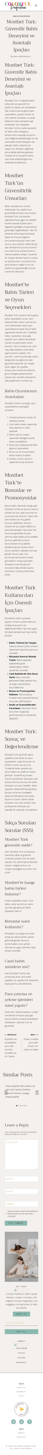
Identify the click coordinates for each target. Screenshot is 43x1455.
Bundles (21, 1392)
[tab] (16, 1105)
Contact (21, 1437)
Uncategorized (21, 16)
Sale (21, 1396)
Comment (11, 1142)
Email (9, 1191)
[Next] (37, 1092)
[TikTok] (21, 1421)
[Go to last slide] (6, 1092)
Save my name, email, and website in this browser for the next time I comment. (23, 1214)
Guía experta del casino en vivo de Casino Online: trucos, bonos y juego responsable (20, 1091)
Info (21, 1429)
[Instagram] (13, 1421)
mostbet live (26, 380)
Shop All (21, 1387)
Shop (21, 1384)
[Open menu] (36, 5)
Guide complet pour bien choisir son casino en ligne (31, 1042)
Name (9, 1179)
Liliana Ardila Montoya (21, 56)
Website (10, 1204)
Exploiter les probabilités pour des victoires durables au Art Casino (11, 1046)
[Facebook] (29, 1421)
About (21, 1433)
